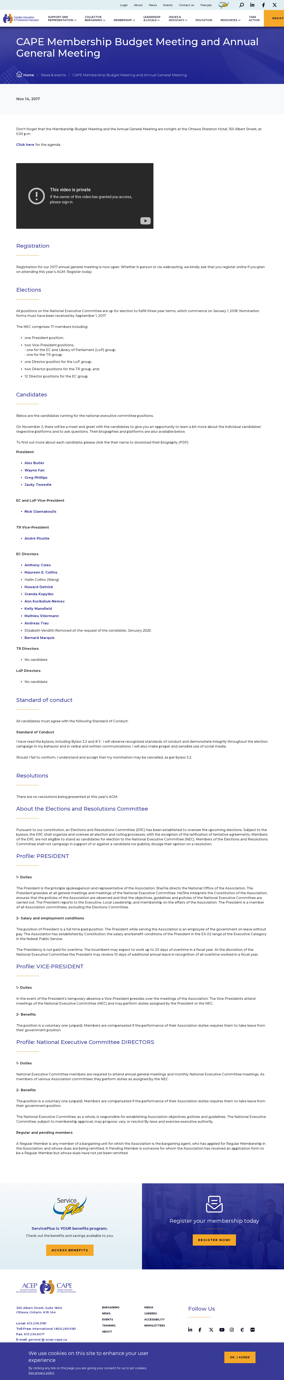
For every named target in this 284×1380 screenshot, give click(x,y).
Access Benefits (70, 1250)
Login (124, 5)
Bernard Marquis (39, 638)
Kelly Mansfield (38, 609)
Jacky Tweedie (38, 485)
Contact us (186, 5)
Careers (150, 1313)
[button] (242, 5)
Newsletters (154, 1325)
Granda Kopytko (39, 594)
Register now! (214, 1240)
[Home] (21, 18)
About (138, 5)
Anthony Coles (38, 565)
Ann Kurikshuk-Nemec (45, 601)
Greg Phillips (36, 478)
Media (148, 1307)
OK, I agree (240, 1357)
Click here (25, 145)
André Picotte (37, 538)
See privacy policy (41, 1373)
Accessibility (154, 1319)
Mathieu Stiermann (42, 616)
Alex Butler (34, 463)
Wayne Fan (34, 470)
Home (28, 75)
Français (206, 5)
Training (109, 1325)
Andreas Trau (37, 623)
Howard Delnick (39, 587)
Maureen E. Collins (41, 572)
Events (168, 5)
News (153, 5)
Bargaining (111, 1307)
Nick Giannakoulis (40, 512)
